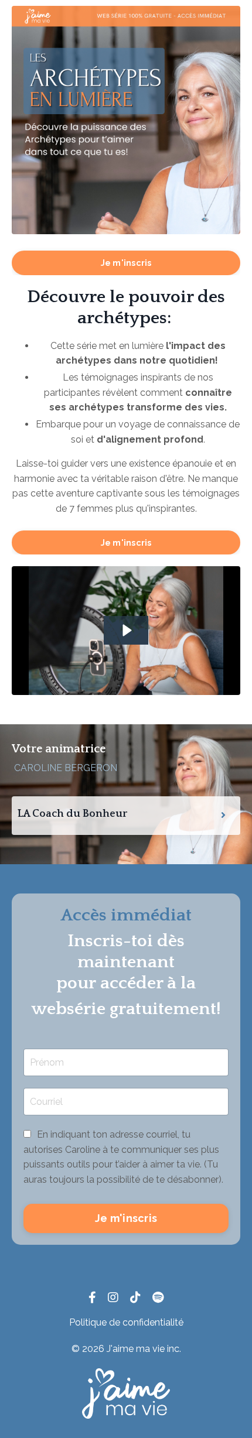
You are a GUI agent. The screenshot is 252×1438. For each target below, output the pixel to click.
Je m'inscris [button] (126, 263)
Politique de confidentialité (126, 1322)
